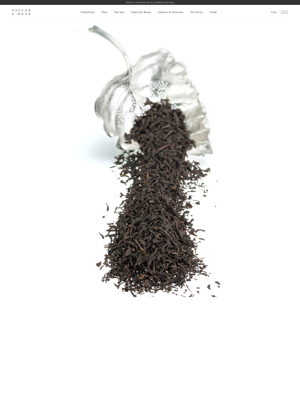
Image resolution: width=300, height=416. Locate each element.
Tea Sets (119, 12)
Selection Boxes (141, 12)
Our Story (196, 12)
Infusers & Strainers (170, 12)
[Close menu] (284, 12)
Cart (274, 12)
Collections (88, 12)
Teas (104, 12)
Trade (213, 12)
